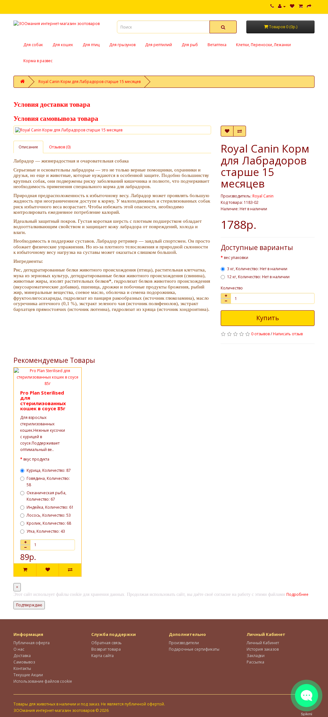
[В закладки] (227, 131)
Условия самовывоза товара (55, 118)
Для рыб (190, 44)
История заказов (263, 649)
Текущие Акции (28, 675)
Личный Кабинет (263, 643)
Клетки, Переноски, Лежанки (263, 44)
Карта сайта (102, 655)
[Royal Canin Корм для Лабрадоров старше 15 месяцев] (112, 130)
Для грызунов (122, 44)
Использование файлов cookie (42, 681)
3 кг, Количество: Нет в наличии (257, 268)
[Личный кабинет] (282, 6)
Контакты (22, 668)
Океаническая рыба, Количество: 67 (46, 496)
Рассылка (255, 662)
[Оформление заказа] (309, 6)
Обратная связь (106, 643)
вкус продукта (36, 459)
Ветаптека (217, 44)
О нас (18, 649)
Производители (184, 643)
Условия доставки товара (51, 104)
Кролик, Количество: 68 (49, 523)
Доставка (22, 655)
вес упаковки (236, 257)
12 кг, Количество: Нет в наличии (258, 276)
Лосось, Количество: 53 (49, 515)
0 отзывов (260, 334)
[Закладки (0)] (292, 6)
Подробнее (297, 594)
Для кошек (63, 44)
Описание (28, 147)
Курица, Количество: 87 (49, 470)
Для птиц (91, 44)
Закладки (256, 655)
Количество (232, 288)
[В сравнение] (239, 131)
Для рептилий (158, 44)
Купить (267, 317)
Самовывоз (24, 662)
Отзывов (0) (59, 147)
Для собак (33, 44)
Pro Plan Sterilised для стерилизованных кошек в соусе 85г (43, 400)
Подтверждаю (29, 605)
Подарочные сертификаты (194, 649)
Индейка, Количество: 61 (50, 507)
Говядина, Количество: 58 (48, 482)
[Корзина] (301, 6)
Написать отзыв (288, 334)
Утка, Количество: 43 (46, 531)
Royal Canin (263, 196)
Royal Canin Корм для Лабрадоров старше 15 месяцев (89, 81)
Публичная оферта (31, 643)
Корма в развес (38, 60)
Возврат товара (106, 649)
